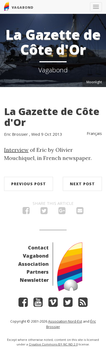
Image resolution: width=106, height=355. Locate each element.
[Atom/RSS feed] (83, 304)
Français (94, 133)
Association (33, 264)
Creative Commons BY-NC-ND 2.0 (53, 344)
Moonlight (94, 82)
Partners (38, 271)
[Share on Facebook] (26, 212)
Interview (16, 149)
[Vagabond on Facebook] (23, 304)
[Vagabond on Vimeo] (53, 304)
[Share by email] (80, 212)
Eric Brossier (16, 134)
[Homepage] (69, 266)
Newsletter (34, 280)
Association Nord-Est (65, 321)
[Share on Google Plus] (62, 212)
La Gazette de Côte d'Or (51, 117)
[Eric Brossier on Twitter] (68, 304)
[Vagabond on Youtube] (38, 304)
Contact (38, 247)
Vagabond (36, 255)
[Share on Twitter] (44, 212)
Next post (82, 183)
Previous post (28, 183)
